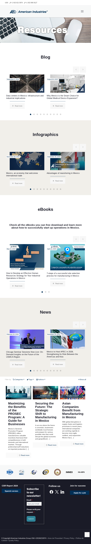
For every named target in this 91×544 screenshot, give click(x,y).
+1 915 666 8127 (31, 3)
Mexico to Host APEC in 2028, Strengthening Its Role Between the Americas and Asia (62, 354)
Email (29, 500)
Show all (83, 379)
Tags (30, 379)
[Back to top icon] (87, 534)
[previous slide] (76, 69)
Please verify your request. (34, 510)
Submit (31, 519)
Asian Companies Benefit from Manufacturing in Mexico (72, 410)
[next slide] (83, 69)
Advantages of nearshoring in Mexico (63, 173)
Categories (19, 379)
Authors (41, 379)
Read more (25, 455)
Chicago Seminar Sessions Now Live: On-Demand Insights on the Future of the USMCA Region (24, 354)
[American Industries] (28, 11)
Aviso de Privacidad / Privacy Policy (61, 538)
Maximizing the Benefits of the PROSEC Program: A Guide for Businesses (17, 414)
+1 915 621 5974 (17, 3)
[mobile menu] (82, 11)
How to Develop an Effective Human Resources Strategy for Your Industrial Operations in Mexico (23, 275)
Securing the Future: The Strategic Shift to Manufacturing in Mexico (45, 412)
